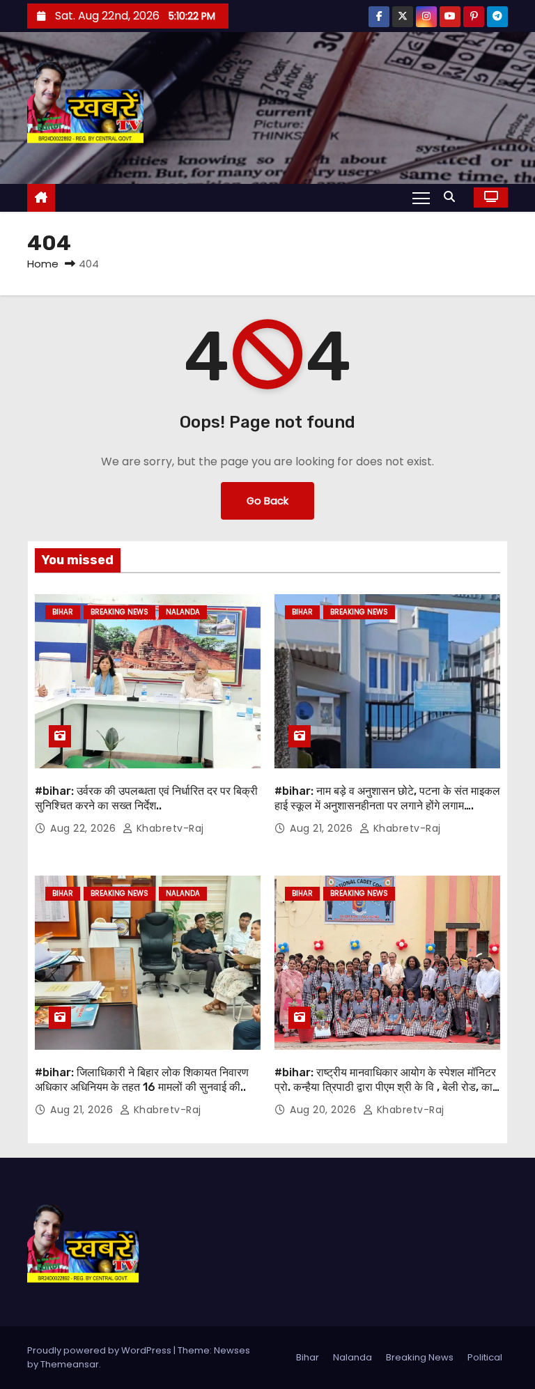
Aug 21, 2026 (323, 828)
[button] (453, 197)
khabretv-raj (168, 828)
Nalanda (183, 612)
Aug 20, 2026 (324, 1110)
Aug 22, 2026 (84, 828)
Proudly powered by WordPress (100, 1350)
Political (484, 1357)
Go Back (267, 501)
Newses (232, 1350)
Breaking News (119, 612)
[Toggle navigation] (421, 197)
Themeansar (69, 1364)
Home (43, 263)
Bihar (62, 612)
